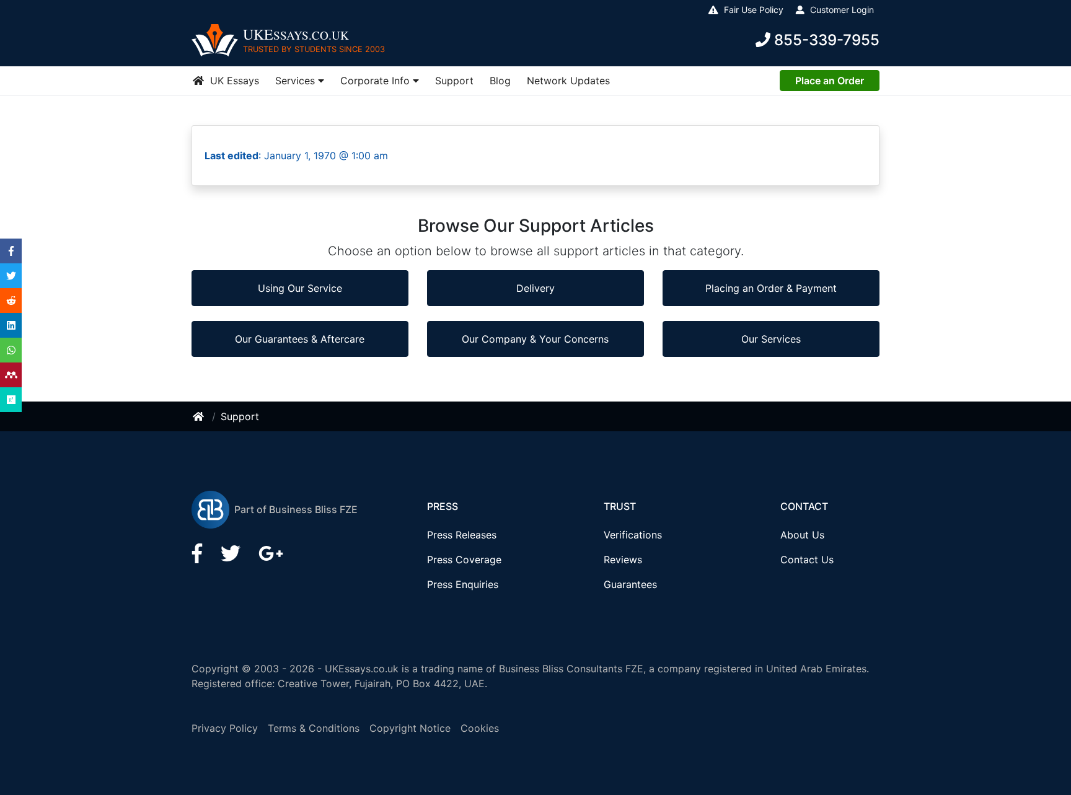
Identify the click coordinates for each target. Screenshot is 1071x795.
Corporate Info (376, 80)
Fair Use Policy (752, 9)
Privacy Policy (225, 728)
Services (296, 80)
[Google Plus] (270, 557)
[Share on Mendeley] (11, 375)
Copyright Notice (410, 728)
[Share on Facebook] (11, 251)
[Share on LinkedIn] (11, 325)
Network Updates (568, 80)
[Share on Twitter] (11, 276)
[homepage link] (199, 416)
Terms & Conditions (313, 728)
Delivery (535, 288)
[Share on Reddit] (11, 300)
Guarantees (630, 584)
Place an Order (829, 80)
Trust (620, 506)
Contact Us (807, 559)
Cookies (480, 728)
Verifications (633, 535)
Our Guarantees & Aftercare (299, 339)
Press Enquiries (462, 584)
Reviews (623, 559)
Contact (804, 506)
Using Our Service (300, 288)
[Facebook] (199, 557)
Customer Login (841, 9)
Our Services (771, 339)
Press (442, 506)
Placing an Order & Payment (771, 288)
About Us (802, 535)
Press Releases (461, 535)
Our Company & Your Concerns (535, 339)
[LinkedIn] (232, 557)
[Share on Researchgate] (11, 399)
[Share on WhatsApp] (11, 350)
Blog (500, 80)
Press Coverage (464, 559)
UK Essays (233, 80)
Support (454, 80)
